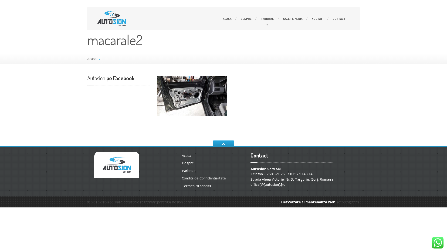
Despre (246, 19)
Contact (339, 19)
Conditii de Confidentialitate (204, 178)
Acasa (227, 19)
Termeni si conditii (196, 185)
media (292, 19)
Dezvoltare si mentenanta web (308, 202)
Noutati (317, 19)
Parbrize (267, 19)
